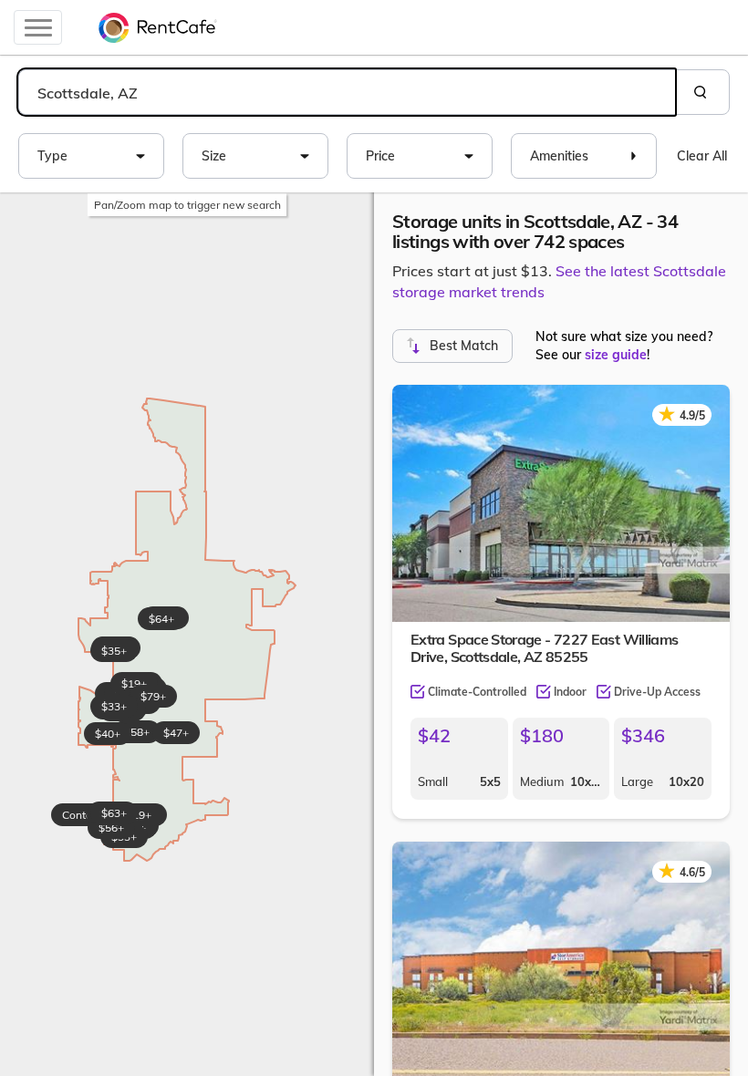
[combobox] (346, 92)
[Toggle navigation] (38, 27)
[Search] (702, 92)
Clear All (702, 156)
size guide (616, 355)
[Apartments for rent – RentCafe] (157, 27)
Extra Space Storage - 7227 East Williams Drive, (544, 648)
